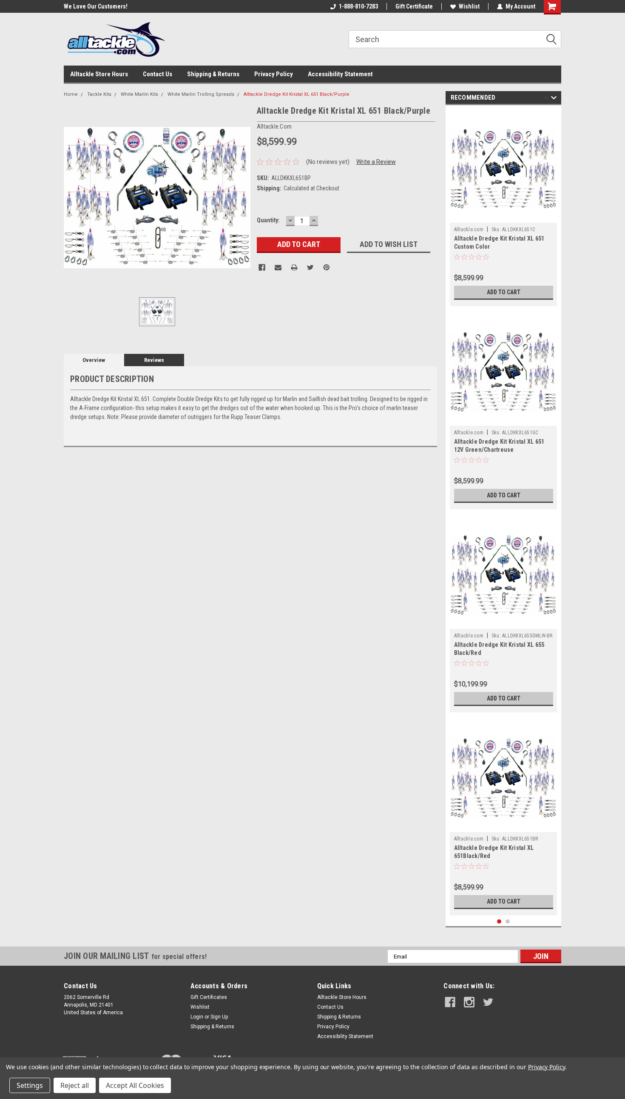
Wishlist (469, 6)
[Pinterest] (326, 267)
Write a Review (376, 161)
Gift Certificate (414, 6)
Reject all (74, 1085)
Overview (93, 360)
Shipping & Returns (213, 74)
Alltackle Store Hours (99, 74)
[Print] (294, 267)
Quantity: (268, 220)
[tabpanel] (503, 207)
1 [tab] (499, 921)
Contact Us (157, 74)
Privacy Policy (273, 74)
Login (196, 1017)
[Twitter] (310, 267)
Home (71, 94)
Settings (30, 1085)
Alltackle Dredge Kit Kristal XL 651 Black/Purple (296, 94)
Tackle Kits (99, 94)
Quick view (503, 216)
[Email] (278, 267)
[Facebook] (262, 267)
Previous (546, 99)
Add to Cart (503, 292)
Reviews (154, 360)
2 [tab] (508, 921)
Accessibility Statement (340, 74)
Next (554, 99)
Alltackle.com (468, 229)
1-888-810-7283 (358, 6)
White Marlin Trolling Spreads (201, 94)
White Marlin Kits (139, 94)
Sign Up (219, 1017)
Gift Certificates (208, 997)
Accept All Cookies (135, 1085)
